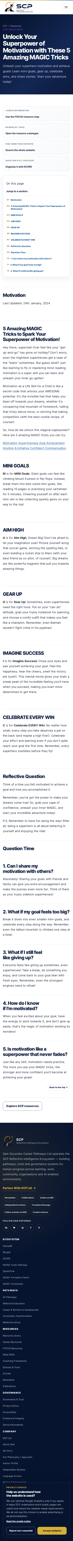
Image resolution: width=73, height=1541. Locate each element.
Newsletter (10, 1197)
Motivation (14, 200)
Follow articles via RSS (16, 1212)
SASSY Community (13, 1284)
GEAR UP (13, 227)
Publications (28, 1197)
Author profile (47, 1197)
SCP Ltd (7, 1438)
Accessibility (9, 1412)
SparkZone (8, 1271)
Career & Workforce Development (21, 1310)
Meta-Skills (9, 1354)
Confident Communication (48, 448)
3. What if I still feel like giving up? (25, 271)
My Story (8, 1450)
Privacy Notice (10, 1406)
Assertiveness (28, 443)
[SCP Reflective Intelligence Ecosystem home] (19, 7)
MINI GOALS (15, 215)
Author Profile (10, 1463)
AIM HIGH (14, 221)
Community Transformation (17, 1316)
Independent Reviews (14, 1469)
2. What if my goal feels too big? (24, 265)
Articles (7, 1373)
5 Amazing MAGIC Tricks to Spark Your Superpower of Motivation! (36, 207)
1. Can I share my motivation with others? (29, 258)
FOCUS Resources (13, 1348)
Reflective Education (14, 1303)
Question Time (16, 252)
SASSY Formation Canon (16, 1277)
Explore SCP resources (22, 1106)
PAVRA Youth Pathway (15, 1265)
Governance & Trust (13, 1399)
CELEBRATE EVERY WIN (21, 240)
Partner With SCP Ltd (19, 1188)
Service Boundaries (13, 1424)
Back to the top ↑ (58, 1087)
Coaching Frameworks (15, 1361)
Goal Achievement (52, 443)
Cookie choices (40, 1212)
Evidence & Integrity (13, 1418)
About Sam (9, 1444)
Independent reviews (15, 1205)
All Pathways (10, 1297)
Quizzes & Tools (11, 1367)
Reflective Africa (11, 1322)
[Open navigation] (66, 7)
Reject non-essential (21, 1530)
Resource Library (12, 1335)
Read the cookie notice (18, 1521)
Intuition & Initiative (16, 448)
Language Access (12, 1476)
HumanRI (7, 1246)
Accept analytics (52, 1530)
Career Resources (12, 1342)
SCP (5, 26)
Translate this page (41, 1205)
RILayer (7, 1252)
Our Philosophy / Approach (17, 1457)
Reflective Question (19, 246)
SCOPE (6, 1258)
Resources (15, 26)
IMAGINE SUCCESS (18, 233)
